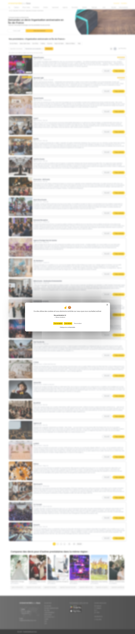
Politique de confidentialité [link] (67, 327)
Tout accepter (58, 323)
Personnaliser (78, 323)
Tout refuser (68, 323)
